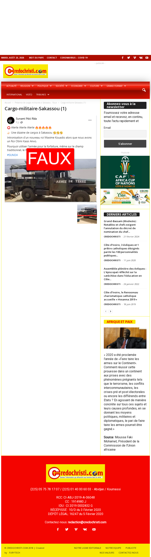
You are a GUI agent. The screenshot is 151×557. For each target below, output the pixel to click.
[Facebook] (122, 58)
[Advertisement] (75, 27)
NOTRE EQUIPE (113, 547)
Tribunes (41, 94)
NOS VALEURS (107, 552)
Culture (94, 86)
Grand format (114, 86)
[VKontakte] (140, 58)
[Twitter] (128, 58)
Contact (52, 57)
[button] (144, 90)
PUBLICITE (131, 547)
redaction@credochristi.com (87, 522)
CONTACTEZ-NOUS (128, 552)
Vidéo (29, 94)
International (14, 94)
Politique (43, 86)
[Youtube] (147, 58)
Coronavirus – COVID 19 (73, 57)
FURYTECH (14, 552)
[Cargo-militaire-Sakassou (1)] (51, 159)
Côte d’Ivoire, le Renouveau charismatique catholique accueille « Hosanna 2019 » (121, 296)
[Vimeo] (134, 58)
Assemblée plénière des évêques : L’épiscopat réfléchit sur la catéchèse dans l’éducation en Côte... (125, 274)
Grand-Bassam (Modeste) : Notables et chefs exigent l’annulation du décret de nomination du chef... (120, 226)
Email (107, 127)
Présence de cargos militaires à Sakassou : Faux (36, 102)
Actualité (11, 86)
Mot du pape (36, 57)
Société (60, 86)
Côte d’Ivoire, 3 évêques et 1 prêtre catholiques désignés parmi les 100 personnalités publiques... (121, 250)
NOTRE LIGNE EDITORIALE (87, 547)
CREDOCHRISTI (112, 236)
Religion (25, 86)
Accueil (8, 102)
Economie (77, 86)
